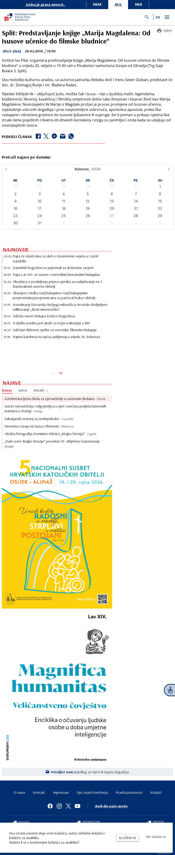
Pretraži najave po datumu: (26, 157)
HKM (97, 4)
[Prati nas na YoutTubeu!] (77, 806)
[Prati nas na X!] (68, 806)
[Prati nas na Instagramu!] (59, 806)
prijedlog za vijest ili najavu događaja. (90, 772)
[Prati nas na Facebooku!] (50, 806)
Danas (7, 390)
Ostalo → (41, 390)
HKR (138, 4)
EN (158, 17)
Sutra (22, 390)
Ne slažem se (156, 836)
